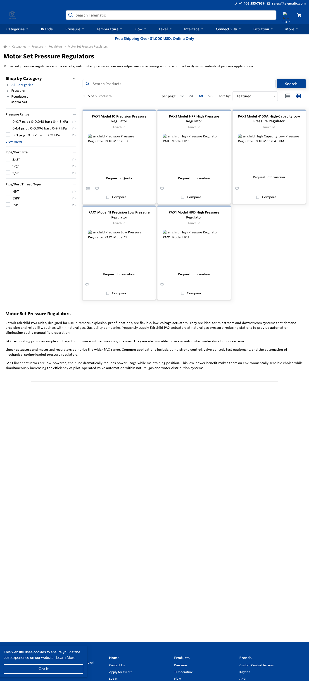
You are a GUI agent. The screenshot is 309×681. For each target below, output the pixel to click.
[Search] (70, 15)
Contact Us (117, 665)
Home (114, 658)
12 (182, 96)
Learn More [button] (65, 657)
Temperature (183, 672)
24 (191, 96)
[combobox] (171, 15)
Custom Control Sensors (256, 665)
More (290, 29)
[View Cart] (299, 15)
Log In (113, 678)
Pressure (180, 665)
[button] (17, 29)
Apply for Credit (120, 672)
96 (210, 96)
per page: (169, 96)
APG (242, 678)
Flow (177, 678)
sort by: (225, 96)
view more (14, 141)
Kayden (244, 672)
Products (182, 658)
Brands (245, 658)
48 (201, 96)
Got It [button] (43, 669)
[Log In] (286, 15)
